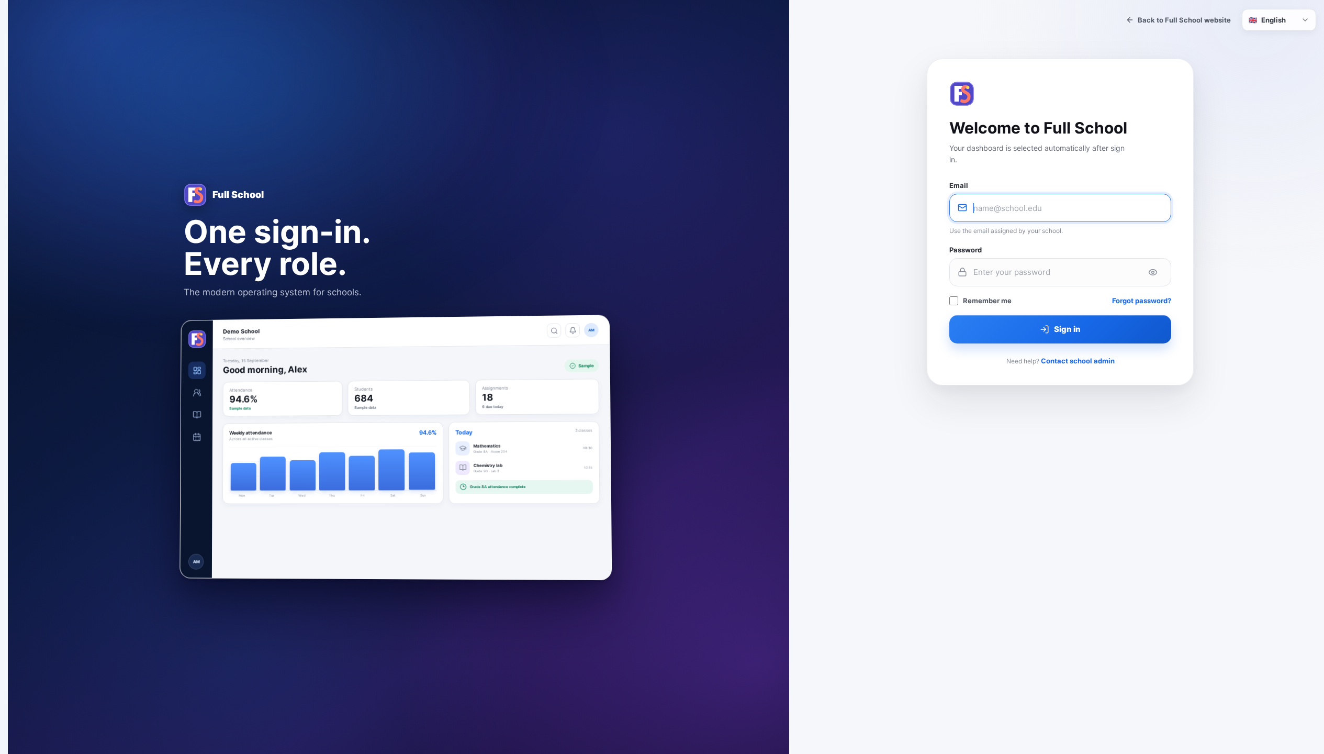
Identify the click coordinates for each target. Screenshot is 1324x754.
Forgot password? (1141, 300)
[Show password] (1153, 272)
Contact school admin (1078, 361)
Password (965, 250)
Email (958, 185)
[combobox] (1279, 20)
